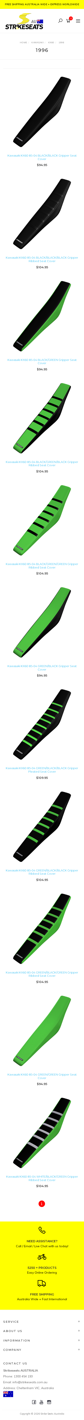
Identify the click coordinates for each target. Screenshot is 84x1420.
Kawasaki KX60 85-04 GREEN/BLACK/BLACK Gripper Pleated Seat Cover (42, 769)
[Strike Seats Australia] (25, 20)
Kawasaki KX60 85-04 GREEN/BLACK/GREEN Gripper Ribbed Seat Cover (42, 974)
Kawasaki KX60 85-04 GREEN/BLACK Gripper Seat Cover (42, 667)
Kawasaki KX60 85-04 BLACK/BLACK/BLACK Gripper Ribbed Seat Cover (42, 259)
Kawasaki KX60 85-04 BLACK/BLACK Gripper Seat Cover (42, 157)
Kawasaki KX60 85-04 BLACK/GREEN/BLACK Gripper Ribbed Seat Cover (42, 463)
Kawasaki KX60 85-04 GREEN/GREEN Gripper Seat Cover (42, 1076)
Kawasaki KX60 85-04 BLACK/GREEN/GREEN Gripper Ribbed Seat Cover (42, 565)
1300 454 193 (23, 1376)
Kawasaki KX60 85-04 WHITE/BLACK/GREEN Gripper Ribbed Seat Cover (42, 1178)
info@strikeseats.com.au (29, 1382)
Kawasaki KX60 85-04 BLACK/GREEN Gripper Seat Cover (42, 361)
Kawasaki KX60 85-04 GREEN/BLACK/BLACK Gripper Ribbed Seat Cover (42, 872)
